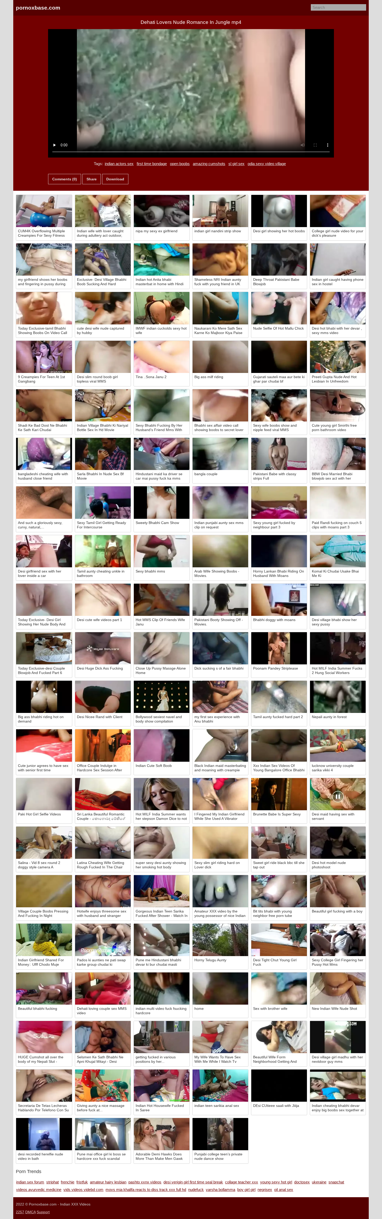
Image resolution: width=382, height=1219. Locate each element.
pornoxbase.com (38, 8)
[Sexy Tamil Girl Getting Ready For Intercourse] (103, 502)
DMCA (30, 1212)
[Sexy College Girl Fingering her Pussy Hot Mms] (338, 940)
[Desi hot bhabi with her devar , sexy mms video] (338, 308)
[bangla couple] (220, 454)
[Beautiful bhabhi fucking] (44, 988)
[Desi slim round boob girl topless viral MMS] (103, 357)
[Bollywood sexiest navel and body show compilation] (161, 697)
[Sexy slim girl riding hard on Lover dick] (220, 843)
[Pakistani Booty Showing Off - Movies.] (220, 600)
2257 (20, 1212)
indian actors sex (119, 163)
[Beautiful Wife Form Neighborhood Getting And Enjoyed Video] (279, 1037)
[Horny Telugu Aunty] (220, 940)
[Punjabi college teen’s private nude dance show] (220, 1134)
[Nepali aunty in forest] (338, 697)
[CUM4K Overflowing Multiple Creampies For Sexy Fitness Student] (44, 211)
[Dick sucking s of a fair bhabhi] (220, 648)
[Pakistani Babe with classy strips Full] (279, 454)
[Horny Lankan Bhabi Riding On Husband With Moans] (279, 551)
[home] (220, 988)
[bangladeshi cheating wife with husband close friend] (44, 454)
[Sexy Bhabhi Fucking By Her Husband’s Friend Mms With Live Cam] (161, 405)
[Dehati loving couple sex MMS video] (103, 988)
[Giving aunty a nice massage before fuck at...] (103, 1086)
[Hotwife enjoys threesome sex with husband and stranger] (103, 891)
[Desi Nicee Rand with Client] (103, 697)
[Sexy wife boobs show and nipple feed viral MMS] (279, 405)
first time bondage (152, 163)
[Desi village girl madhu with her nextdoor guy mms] (338, 1037)
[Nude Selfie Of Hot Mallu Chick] (279, 308)
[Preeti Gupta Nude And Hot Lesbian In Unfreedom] (338, 357)
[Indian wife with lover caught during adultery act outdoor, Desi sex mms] (103, 211)
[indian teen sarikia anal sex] (220, 1086)
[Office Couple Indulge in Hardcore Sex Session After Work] (103, 745)
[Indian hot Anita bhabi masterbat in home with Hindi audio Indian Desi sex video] (161, 259)
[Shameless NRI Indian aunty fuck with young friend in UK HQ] (220, 259)
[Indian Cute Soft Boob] (161, 745)
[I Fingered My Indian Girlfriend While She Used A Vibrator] (220, 794)
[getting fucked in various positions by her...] (161, 1037)
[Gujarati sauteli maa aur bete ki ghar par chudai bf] (279, 357)
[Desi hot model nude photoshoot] (338, 843)
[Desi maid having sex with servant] (338, 794)
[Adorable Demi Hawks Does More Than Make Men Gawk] (161, 1134)
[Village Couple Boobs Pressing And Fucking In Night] (44, 891)
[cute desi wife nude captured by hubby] (103, 308)
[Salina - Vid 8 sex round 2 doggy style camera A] (44, 843)
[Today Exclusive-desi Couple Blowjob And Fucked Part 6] (44, 648)
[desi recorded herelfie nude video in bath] (44, 1134)
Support (43, 1212)
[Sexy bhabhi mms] (161, 551)
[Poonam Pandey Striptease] (279, 648)
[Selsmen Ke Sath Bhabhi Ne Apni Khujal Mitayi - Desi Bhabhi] (103, 1037)
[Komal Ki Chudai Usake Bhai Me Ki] (338, 551)
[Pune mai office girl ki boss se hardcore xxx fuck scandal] (103, 1134)
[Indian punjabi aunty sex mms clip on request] (220, 502)
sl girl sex (236, 163)
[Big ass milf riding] (220, 357)
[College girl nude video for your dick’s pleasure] (338, 211)
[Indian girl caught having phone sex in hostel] (338, 259)
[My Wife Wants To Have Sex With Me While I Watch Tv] (220, 1037)
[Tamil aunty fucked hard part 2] (279, 697)
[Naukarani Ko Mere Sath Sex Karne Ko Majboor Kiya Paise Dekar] (220, 308)
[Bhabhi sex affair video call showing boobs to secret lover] (220, 405)
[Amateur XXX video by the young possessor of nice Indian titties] (220, 891)
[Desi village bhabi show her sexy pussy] (338, 600)
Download (115, 179)
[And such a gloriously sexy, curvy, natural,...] (44, 502)
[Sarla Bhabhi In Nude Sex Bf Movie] (103, 454)
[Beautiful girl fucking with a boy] (338, 891)
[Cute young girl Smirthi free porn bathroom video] (338, 405)
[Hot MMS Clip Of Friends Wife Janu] (161, 600)
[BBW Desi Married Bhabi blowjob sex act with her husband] (338, 454)
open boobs (180, 163)
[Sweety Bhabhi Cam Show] (161, 502)
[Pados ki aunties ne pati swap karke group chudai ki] (103, 940)
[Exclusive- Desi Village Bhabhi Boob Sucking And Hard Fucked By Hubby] (103, 259)
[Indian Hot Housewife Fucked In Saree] (161, 1086)
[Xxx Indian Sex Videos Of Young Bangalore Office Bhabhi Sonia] (279, 745)
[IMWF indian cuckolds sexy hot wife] (161, 308)
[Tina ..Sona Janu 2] (161, 357)
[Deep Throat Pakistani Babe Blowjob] (279, 259)
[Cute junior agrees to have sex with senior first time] (44, 745)
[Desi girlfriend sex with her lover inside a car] (44, 551)
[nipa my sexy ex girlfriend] (161, 211)
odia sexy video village (267, 163)
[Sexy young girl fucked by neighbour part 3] (279, 502)
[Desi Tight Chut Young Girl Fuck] (279, 940)
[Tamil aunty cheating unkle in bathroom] (103, 551)
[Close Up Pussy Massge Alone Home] (161, 648)
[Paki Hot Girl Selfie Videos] (44, 794)
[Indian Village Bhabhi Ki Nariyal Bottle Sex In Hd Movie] (103, 405)
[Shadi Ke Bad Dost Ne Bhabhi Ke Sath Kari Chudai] (44, 405)
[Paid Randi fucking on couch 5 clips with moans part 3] (338, 502)
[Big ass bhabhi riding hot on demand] (44, 697)
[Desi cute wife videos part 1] (103, 600)
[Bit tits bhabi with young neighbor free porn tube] (279, 891)
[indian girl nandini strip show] (220, 211)
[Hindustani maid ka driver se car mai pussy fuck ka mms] (161, 454)
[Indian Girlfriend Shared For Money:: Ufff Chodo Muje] (44, 940)
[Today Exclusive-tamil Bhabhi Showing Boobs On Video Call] (44, 308)
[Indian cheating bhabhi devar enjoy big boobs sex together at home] (338, 1086)
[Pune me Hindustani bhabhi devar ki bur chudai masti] (161, 940)
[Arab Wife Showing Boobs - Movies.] (220, 551)
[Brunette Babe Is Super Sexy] (279, 794)
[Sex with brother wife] (279, 988)
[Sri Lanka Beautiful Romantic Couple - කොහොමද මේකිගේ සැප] (103, 794)
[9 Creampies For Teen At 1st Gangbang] (44, 357)
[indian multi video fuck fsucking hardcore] (161, 988)
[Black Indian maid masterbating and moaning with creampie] (220, 745)
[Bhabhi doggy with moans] (279, 600)
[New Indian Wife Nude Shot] (338, 988)
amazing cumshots (209, 163)
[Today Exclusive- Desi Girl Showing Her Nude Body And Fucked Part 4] (44, 600)
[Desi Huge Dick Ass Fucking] (103, 648)
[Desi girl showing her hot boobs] (279, 211)
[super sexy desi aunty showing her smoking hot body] (161, 843)
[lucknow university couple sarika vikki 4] (338, 745)
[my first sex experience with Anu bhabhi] (220, 697)
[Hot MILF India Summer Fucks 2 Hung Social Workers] (338, 648)
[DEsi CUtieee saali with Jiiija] (279, 1086)
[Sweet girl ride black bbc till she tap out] (279, 843)
